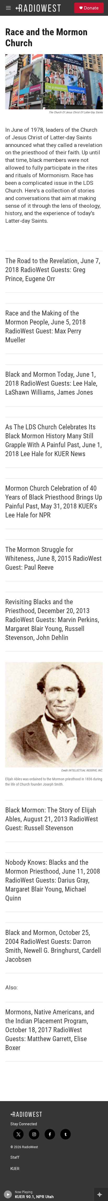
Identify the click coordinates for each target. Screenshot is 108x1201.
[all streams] (101, 1194)
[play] (8, 1194)
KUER (14, 1169)
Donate (91, 8)
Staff (14, 1157)
